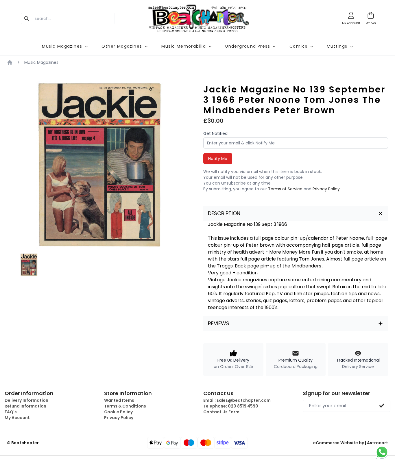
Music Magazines (41, 62)
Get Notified (215, 133)
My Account (17, 418)
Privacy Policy (326, 189)
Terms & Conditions (125, 406)
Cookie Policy (118, 412)
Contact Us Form (221, 412)
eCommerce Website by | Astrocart (350, 443)
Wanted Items (119, 400)
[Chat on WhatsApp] (382, 452)
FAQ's (11, 412)
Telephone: (230, 406)
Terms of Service (285, 189)
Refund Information (25, 406)
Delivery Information (26, 400)
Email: (237, 400)
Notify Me (217, 158)
